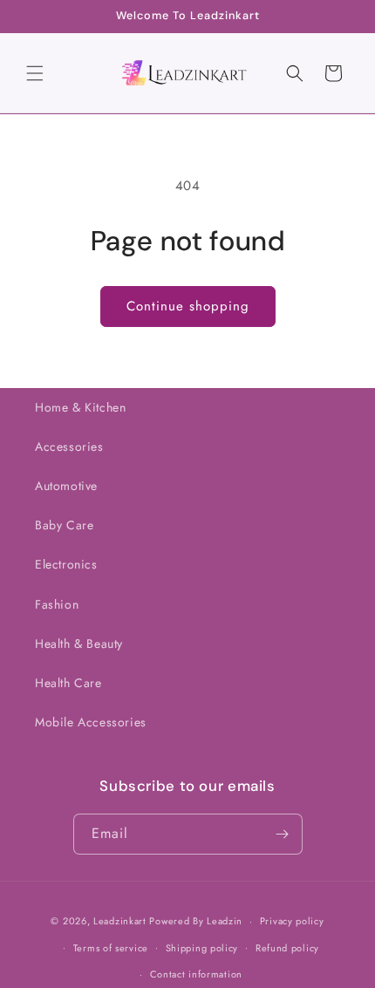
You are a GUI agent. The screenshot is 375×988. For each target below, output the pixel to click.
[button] (35, 73)
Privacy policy (292, 921)
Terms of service (110, 948)
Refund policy (287, 948)
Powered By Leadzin (195, 921)
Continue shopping (187, 306)
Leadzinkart (120, 921)
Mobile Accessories (91, 722)
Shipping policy (202, 948)
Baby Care (64, 525)
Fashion (56, 604)
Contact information (196, 974)
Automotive (66, 485)
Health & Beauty (79, 643)
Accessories (69, 446)
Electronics (66, 564)
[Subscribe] (282, 834)
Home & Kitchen (80, 407)
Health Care (68, 683)
